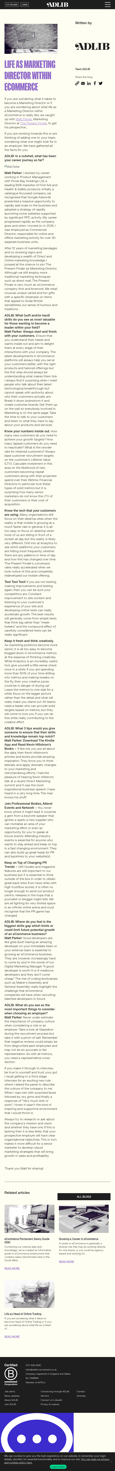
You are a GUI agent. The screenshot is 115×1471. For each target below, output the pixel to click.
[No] (111, 1461)
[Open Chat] (37, 1442)
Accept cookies (58, 1467)
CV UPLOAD (11, 5)
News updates (11, 1395)
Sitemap (81, 1395)
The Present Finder (33, 123)
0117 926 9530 (33, 1365)
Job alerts (9, 1391)
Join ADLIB (10, 1404)
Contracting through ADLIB (55, 1391)
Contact (81, 1391)
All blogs (84, 1196)
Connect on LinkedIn (51, 1400)
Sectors (45, 1395)
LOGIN (24, 5)
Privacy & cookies (50, 1404)
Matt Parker (24, 119)
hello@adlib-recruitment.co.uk (41, 1369)
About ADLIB (11, 1400)
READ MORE (12, 1268)
